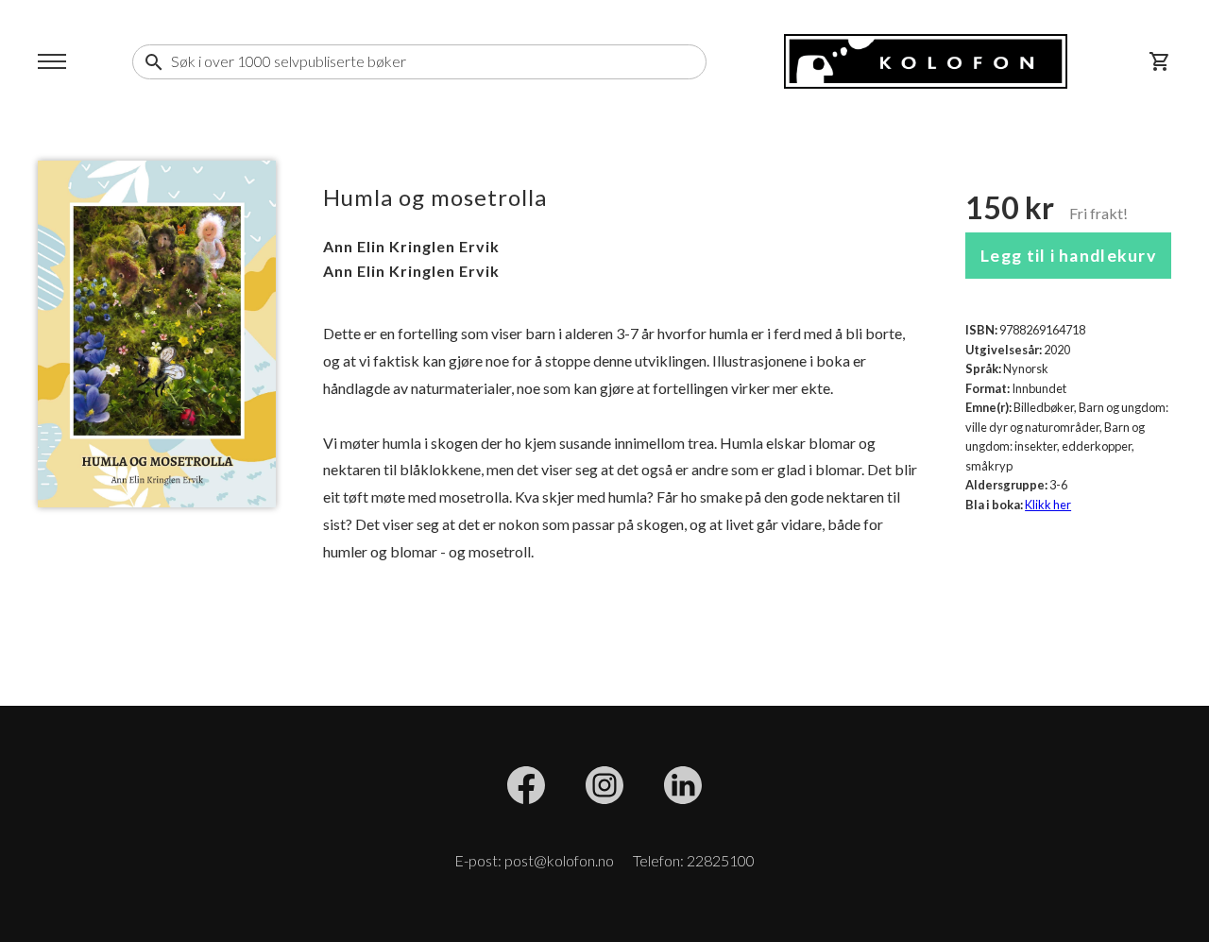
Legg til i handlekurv (1068, 255)
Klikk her (1048, 504)
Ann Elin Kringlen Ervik (411, 246)
